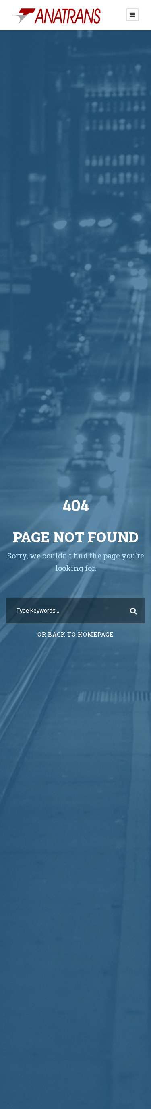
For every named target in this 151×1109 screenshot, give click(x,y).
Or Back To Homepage (75, 634)
